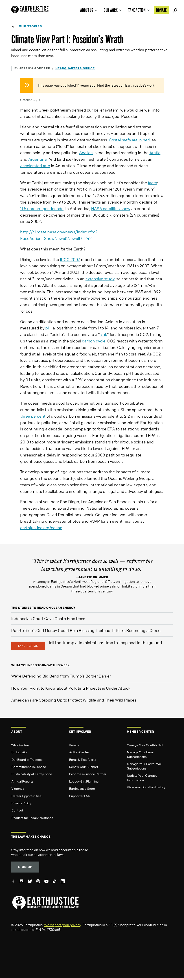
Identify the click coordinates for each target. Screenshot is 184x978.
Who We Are (20, 745)
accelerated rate (35, 165)
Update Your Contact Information (142, 777)
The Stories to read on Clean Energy (43, 607)
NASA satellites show (110, 208)
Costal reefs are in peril (130, 139)
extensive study (99, 278)
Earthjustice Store (82, 788)
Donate (161, 10)
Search (174, 10)
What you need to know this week (40, 665)
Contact (17, 810)
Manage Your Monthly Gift (145, 745)
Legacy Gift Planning (84, 781)
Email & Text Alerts (82, 759)
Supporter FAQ (79, 796)
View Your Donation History (146, 787)
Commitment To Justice (28, 767)
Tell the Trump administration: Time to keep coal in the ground (105, 642)
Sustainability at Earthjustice (31, 774)
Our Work (111, 10)
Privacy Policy (21, 803)
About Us (86, 10)
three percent (33, 416)
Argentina (37, 159)
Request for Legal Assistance (32, 818)
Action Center (79, 752)
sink (103, 334)
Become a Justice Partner (87, 774)
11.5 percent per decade (42, 208)
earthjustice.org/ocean (41, 527)
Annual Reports (22, 781)
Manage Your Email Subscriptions (140, 754)
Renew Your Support (83, 767)
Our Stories (30, 26)
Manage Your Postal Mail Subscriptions (144, 766)
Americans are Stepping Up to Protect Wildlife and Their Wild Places (73, 699)
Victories (17, 788)
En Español (19, 752)
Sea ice (86, 152)
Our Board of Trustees (26, 759)
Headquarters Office (75, 68)
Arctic (154, 152)
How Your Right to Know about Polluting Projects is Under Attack (70, 688)
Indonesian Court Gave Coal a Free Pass (48, 618)
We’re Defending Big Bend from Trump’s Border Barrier (61, 675)
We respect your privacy (62, 925)
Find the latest (108, 85)
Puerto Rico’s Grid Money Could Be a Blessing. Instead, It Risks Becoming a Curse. (86, 630)
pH (48, 327)
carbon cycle (93, 340)
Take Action (137, 10)
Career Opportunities (26, 796)
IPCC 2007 (70, 259)
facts (152, 182)
